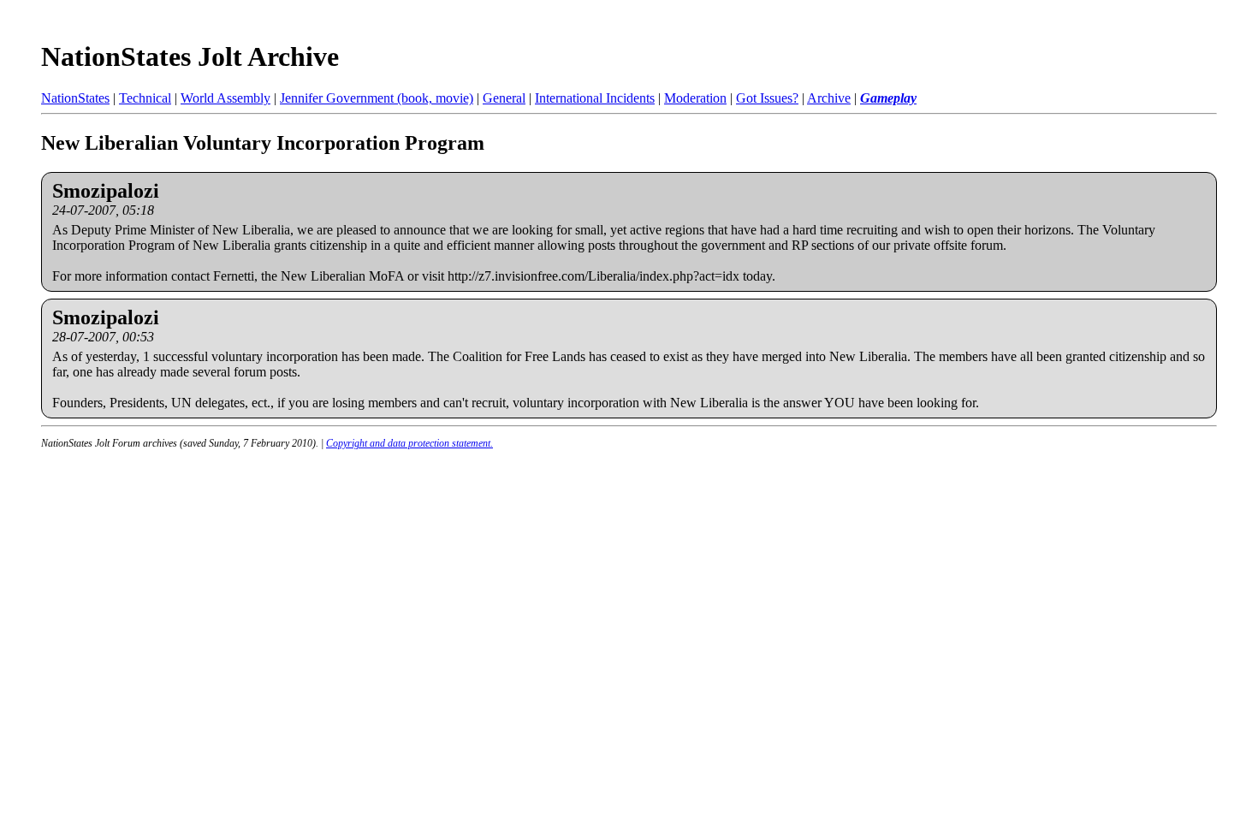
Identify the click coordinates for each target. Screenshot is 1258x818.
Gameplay (888, 98)
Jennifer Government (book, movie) (376, 98)
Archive (829, 98)
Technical (145, 98)
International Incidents (595, 98)
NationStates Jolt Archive (190, 56)
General (504, 98)
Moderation (695, 98)
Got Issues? (767, 98)
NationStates (75, 98)
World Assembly (225, 98)
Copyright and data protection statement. (409, 443)
